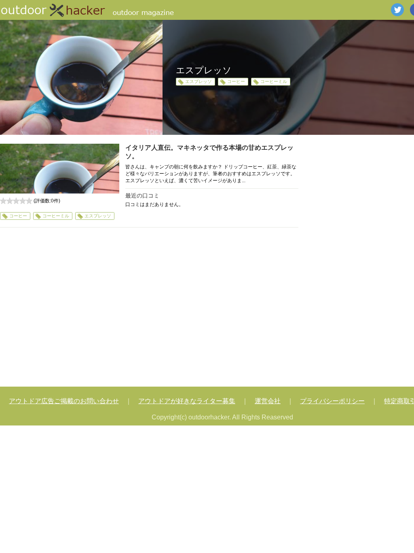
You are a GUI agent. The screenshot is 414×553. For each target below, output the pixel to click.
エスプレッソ (198, 81)
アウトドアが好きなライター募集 (186, 401)
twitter (397, 9)
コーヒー (236, 81)
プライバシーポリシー (332, 401)
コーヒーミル (273, 81)
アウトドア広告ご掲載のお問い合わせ (64, 401)
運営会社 (268, 401)
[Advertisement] (149, 308)
